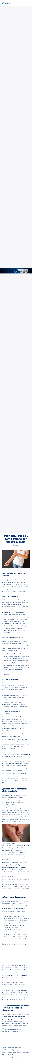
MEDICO (16, 546)
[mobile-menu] (29, 3)
